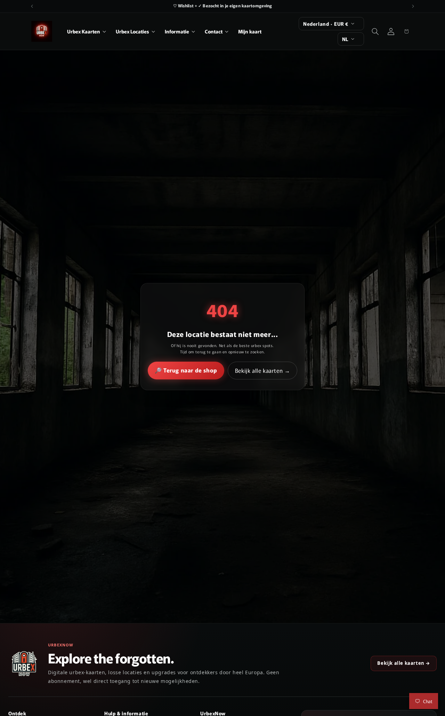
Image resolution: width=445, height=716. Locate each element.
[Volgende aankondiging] (413, 6)
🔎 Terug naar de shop (186, 370)
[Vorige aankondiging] (32, 6)
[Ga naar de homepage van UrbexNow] (24, 663)
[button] (87, 31)
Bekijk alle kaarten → (262, 370)
